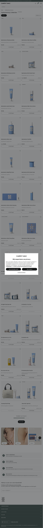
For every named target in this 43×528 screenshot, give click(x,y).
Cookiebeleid (8, 266)
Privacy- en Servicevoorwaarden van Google (23, 266)
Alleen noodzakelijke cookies (13, 269)
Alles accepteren (29, 269)
